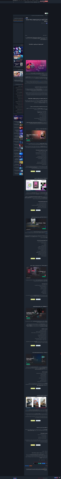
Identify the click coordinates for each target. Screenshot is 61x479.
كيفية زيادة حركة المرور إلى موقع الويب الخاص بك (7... (16, 161)
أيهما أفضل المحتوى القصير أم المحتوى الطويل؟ (16, 170)
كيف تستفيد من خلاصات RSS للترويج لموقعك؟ (16, 173)
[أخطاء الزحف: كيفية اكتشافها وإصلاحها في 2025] (21, 142)
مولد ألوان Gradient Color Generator (18, 106)
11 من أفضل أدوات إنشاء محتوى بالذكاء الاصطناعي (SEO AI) (16, 148)
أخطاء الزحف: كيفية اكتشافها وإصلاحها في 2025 (16, 141)
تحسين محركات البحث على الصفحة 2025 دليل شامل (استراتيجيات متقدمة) (16, 154)
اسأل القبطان (56, 477)
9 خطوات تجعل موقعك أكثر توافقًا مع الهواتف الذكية (16, 124)
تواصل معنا (28, 0)
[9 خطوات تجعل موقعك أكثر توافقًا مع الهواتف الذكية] (21, 125)
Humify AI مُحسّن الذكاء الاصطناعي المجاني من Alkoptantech (17, 131)
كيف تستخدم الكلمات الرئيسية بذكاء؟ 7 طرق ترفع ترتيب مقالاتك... (18, 118)
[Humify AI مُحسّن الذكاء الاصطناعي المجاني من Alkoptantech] (21, 131)
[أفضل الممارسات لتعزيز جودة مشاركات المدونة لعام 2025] (21, 156)
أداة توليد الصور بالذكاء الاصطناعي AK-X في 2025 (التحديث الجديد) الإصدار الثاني (18, 78)
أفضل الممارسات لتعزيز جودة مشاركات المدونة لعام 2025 (16, 156)
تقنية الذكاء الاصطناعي (45, 18)
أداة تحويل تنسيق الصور (20, 98)
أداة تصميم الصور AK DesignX (19, 89)
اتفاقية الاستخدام (33, 0)
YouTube (28, 143)
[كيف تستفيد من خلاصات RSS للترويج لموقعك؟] (21, 174)
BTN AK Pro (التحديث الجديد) (19, 92)
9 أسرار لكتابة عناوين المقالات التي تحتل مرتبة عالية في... (16, 165)
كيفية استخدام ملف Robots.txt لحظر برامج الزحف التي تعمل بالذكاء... (16, 159)
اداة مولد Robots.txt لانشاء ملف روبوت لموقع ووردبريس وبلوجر (16, 139)
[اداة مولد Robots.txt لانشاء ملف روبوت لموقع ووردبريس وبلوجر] (21, 139)
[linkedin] (14, 0)
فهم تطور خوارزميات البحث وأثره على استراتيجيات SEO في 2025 (16, 133)
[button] (43, 463)
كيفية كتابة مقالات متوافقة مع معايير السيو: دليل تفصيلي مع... (16, 122)
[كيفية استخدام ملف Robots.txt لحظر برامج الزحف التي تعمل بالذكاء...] (21, 159)
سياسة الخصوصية (37, 0)
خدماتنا (21, 0)
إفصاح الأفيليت (24, 0)
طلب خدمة (19, 0)
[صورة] (18, 73)
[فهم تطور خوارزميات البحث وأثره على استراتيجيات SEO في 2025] (21, 133)
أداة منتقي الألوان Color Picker (19, 112)
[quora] (16, 0)
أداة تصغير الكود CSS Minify (19, 109)
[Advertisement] (30, 8)
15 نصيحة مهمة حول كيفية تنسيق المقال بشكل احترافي (16, 150)
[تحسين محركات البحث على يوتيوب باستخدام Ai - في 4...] (21, 128)
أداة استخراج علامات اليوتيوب (19, 95)
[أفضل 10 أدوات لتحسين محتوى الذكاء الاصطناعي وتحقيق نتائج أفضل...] (21, 136)
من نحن (30, 0)
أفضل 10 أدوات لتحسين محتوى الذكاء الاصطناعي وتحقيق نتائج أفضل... (16, 136)
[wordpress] (13, 0)
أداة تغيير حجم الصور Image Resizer (19, 101)
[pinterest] (15, 0)
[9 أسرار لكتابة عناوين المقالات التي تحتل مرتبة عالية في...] (21, 165)
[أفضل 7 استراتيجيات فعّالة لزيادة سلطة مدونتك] (21, 145)
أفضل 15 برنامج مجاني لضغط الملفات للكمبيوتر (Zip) (38, 15)
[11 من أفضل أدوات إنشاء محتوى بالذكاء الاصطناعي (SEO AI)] (21, 148)
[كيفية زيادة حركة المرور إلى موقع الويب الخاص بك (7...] (21, 162)
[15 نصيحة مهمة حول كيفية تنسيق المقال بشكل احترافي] (21, 151)
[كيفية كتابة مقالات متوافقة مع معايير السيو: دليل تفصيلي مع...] (21, 122)
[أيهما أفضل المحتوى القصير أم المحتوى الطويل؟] (21, 171)
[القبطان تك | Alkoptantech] (44, 1)
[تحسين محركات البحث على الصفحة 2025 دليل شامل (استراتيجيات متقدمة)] (21, 154)
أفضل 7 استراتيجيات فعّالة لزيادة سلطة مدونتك (16, 144)
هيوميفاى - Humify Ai (20, 86)
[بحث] (13, 2)
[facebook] (17, 0)
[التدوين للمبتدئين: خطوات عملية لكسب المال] (21, 168)
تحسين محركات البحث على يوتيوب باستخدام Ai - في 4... (16, 127)
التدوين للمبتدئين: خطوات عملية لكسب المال (16, 167)
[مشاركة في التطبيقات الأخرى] (33, 463)
